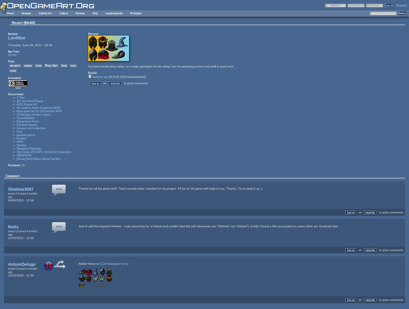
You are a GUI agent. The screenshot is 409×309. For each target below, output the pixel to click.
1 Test (21, 97)
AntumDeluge (22, 264)
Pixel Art (51, 65)
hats (73, 65)
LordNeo (16, 38)
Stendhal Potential (29, 148)
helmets (15, 65)
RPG (20, 141)
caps (13, 70)
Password (373, 5)
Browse (26, 13)
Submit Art (45, 13)
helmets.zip (100, 77)
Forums (80, 13)
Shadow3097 (21, 189)
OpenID (335, 5)
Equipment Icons (28, 121)
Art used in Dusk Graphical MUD (38, 107)
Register (401, 5)
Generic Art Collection (31, 128)
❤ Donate (136, 13)
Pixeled (21, 138)
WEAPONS (24, 155)
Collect (63, 13)
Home (10, 13)
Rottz (13, 227)
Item (64, 65)
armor (28, 65)
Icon (38, 65)
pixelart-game (26, 135)
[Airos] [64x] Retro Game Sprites (38, 158)
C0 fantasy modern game (34, 114)
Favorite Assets (27, 124)
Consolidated (25, 118)
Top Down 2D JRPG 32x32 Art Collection (44, 152)
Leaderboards (113, 13)
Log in (95, 83)
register (115, 83)
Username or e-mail (356, 5)
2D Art (12, 55)
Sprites (21, 145)
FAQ (95, 13)
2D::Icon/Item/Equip (30, 101)
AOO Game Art (27, 104)
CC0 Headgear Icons (114, 263)
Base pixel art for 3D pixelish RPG (39, 111)
